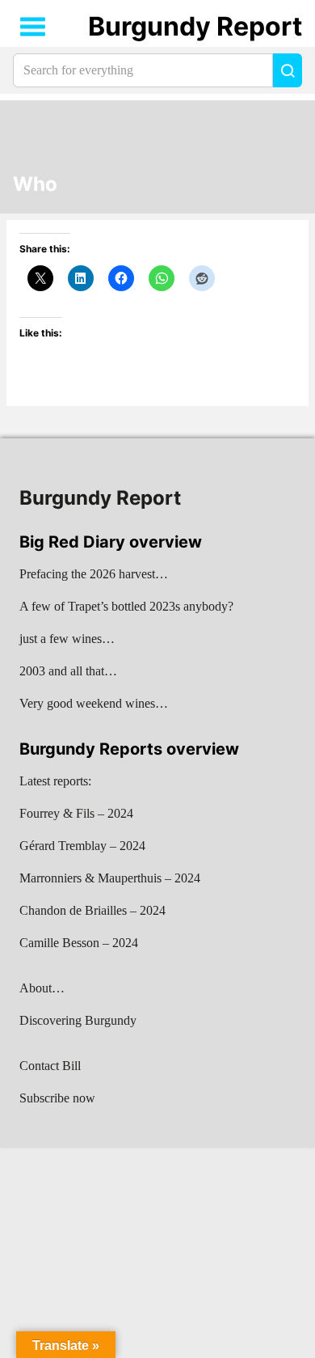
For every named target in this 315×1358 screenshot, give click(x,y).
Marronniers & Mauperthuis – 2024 (109, 878)
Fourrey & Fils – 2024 (76, 813)
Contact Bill (50, 1065)
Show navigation (33, 26)
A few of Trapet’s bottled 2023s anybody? (126, 606)
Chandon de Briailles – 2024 (92, 910)
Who (35, 184)
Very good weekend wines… (93, 703)
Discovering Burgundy (77, 1020)
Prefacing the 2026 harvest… (93, 574)
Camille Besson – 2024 (78, 943)
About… (42, 988)
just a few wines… (67, 638)
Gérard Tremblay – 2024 (82, 845)
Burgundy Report (195, 26)
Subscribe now (57, 1098)
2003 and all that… (68, 671)
